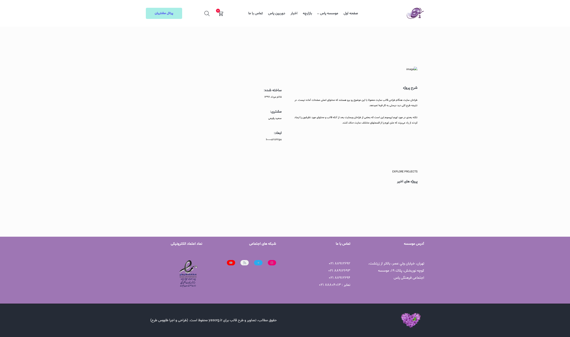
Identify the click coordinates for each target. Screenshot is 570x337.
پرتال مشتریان (164, 13)
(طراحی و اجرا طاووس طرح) (169, 320)
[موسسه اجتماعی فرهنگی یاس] (415, 13)
